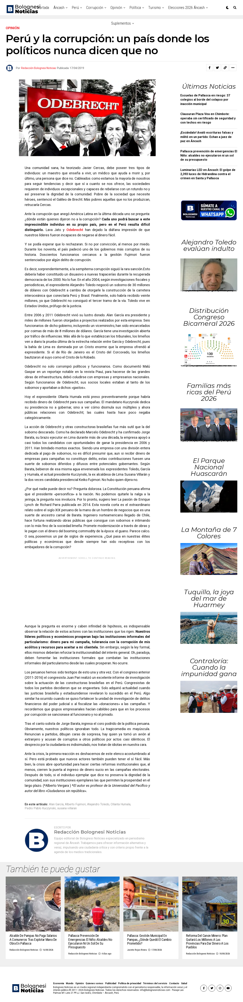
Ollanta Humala (120, 804)
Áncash (59, 7)
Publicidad (110, 983)
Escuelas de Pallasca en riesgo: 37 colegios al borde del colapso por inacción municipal (205, 100)
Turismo (154, 7)
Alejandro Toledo (98, 804)
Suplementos (121, 23)
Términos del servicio (155, 983)
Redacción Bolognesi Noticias (38, 68)
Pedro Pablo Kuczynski (40, 808)
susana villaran (67, 808)
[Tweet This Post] (217, 67)
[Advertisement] (87, 587)
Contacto (174, 983)
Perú (75, 7)
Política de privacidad (129, 983)
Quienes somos (94, 983)
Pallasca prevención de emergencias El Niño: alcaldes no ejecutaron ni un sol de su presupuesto (208, 156)
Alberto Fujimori (75, 804)
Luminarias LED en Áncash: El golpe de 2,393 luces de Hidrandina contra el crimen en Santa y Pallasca (207, 174)
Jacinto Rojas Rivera (137, 950)
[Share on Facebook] (209, 67)
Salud (184, 983)
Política (135, 7)
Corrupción (94, 7)
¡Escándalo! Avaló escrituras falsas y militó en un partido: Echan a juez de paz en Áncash (206, 137)
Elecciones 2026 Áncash (186, 7)
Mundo (69, 983)
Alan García (56, 804)
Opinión (116, 7)
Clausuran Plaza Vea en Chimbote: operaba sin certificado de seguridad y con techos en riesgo (208, 118)
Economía (58, 983)
